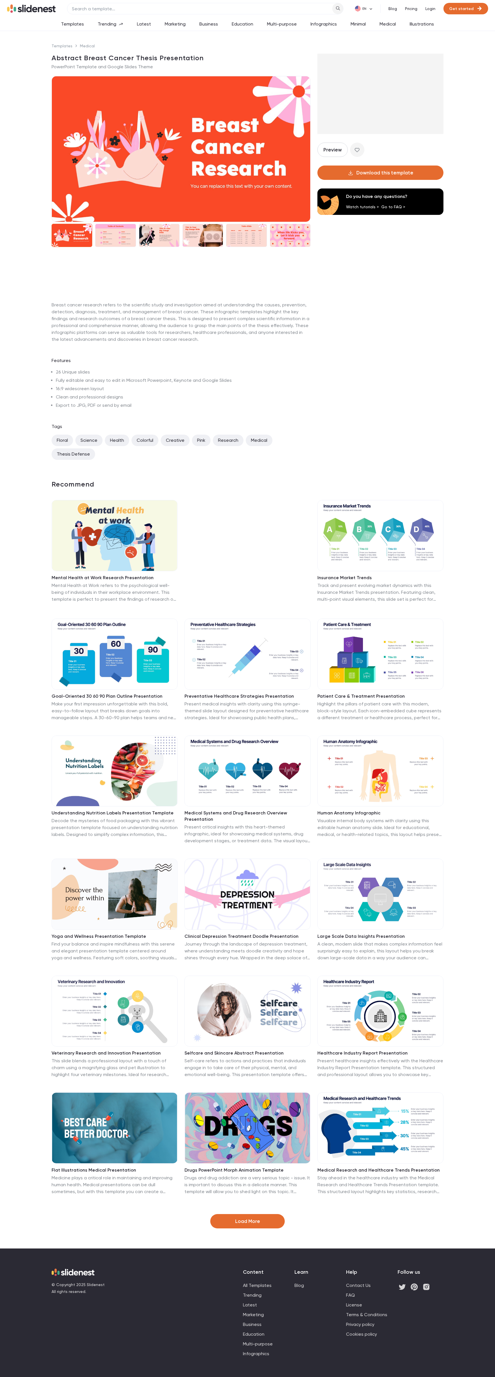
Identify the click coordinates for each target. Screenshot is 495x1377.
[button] (59, 149)
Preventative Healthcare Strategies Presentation (239, 696)
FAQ (350, 1295)
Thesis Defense (73, 454)
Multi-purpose (282, 24)
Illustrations (422, 24)
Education (242, 24)
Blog (392, 8)
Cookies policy (361, 1334)
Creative (175, 440)
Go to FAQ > (393, 207)
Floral (62, 440)
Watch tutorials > (362, 207)
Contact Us (358, 1285)
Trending (107, 24)
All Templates (257, 1285)
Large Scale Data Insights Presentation (361, 936)
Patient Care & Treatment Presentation (361, 696)
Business (208, 24)
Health (117, 440)
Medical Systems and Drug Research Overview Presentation (235, 816)
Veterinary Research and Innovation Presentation (106, 1053)
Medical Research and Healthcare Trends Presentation (378, 1170)
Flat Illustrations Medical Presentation (94, 1170)
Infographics (324, 24)
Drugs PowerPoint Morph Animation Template (234, 1170)
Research (228, 440)
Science (88, 440)
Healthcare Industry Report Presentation (362, 1053)
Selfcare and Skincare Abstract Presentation (234, 1053)
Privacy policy (360, 1324)
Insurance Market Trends (344, 577)
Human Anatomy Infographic (348, 813)
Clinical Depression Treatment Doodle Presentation (241, 936)
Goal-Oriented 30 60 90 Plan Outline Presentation (107, 696)
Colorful (145, 440)
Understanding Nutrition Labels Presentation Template (113, 813)
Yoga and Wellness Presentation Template (99, 936)
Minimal (358, 24)
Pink (201, 440)
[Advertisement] (181, 301)
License (354, 1305)
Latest (144, 24)
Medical (388, 24)
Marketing (175, 24)
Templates (72, 24)
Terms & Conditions (366, 1314)
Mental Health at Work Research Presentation (103, 577)
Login (430, 8)
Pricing (411, 8)
